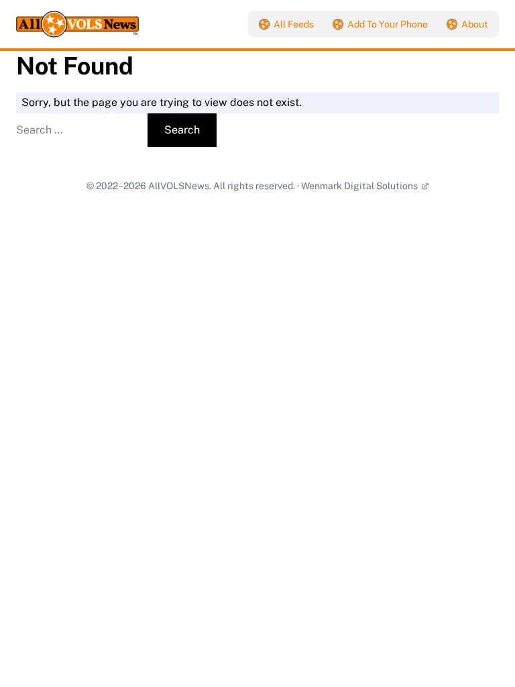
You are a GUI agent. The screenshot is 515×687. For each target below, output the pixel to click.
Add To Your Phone (387, 24)
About (474, 24)
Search (182, 129)
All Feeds (294, 24)
